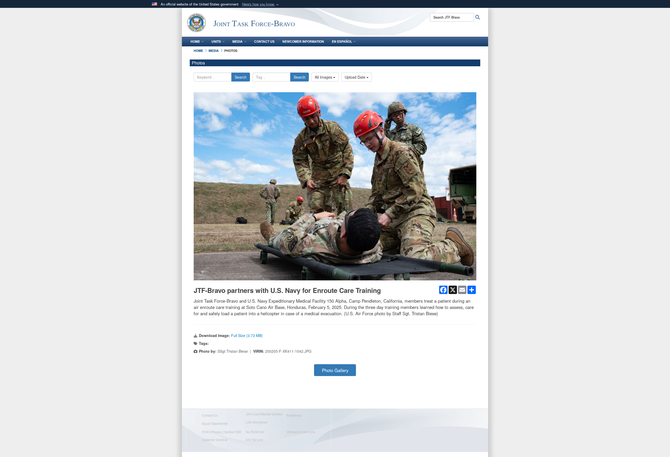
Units (216, 41)
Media (237, 41)
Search (241, 77)
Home (195, 41)
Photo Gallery (335, 370)
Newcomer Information (303, 41)
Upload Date (355, 77)
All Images (324, 77)
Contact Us (264, 41)
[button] (261, 4)
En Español (342, 41)
